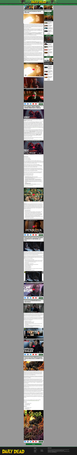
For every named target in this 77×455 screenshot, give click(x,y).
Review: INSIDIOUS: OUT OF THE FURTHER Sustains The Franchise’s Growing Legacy (50, 28)
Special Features (48, 35)
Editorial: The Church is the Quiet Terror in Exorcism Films (50, 74)
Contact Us (42, 450)
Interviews (37, 4)
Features (30, 4)
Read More (40, 104)
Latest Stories (26, 4)
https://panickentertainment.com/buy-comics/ (34, 400)
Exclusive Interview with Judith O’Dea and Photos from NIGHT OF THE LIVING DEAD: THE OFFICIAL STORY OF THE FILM (48, 63)
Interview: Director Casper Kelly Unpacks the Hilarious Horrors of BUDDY (48, 41)
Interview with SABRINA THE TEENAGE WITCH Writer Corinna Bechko (50, 50)
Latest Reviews (48, 14)
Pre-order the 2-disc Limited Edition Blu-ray (28, 185)
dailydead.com (54, 451)
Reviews (33, 4)
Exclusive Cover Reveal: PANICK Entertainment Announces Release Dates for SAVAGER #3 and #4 (33, 358)
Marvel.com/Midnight (39, 139)
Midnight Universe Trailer (35, 127)
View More (48, 33)
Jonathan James (29, 241)
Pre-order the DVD (26, 186)
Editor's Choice (48, 57)
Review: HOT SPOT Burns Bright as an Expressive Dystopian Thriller (50, 26)
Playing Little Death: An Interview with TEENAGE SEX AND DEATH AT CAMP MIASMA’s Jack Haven (33, 239)
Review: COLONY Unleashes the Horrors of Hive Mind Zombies (48, 20)
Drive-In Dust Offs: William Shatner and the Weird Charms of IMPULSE (50, 44)
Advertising (42, 451)
